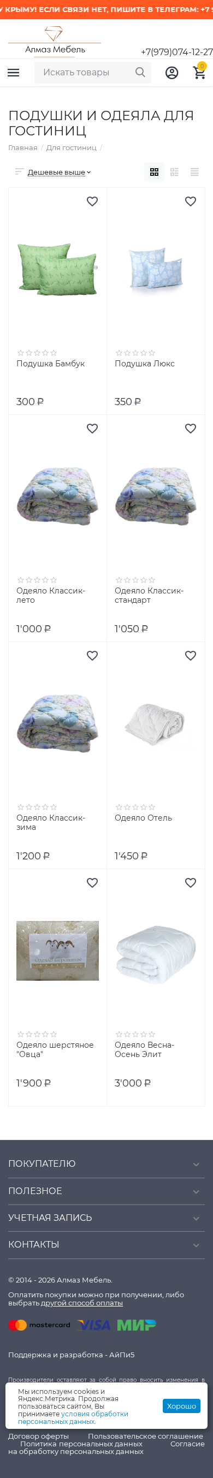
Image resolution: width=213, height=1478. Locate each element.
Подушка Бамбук (50, 364)
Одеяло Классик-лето (50, 595)
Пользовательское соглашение (145, 1436)
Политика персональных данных (81, 1443)
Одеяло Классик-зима (50, 823)
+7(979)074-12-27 (177, 52)
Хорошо (181, 1406)
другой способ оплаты (82, 1302)
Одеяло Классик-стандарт (149, 595)
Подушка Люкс (145, 364)
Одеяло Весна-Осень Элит (144, 1050)
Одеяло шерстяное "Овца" (55, 1050)
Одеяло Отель (143, 818)
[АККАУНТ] (172, 72)
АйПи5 (121, 1354)
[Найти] (140, 73)
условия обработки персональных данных (73, 1418)
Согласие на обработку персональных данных (106, 1447)
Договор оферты (38, 1436)
